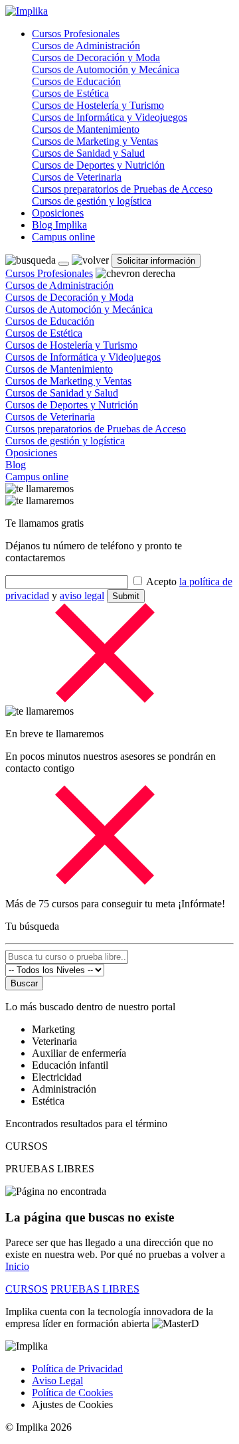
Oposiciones (58, 213)
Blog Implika (59, 224)
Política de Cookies (72, 1392)
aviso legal (82, 595)
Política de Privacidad (77, 1368)
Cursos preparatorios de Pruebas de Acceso (122, 189)
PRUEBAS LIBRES (94, 1289)
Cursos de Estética (70, 93)
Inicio (17, 1266)
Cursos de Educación (76, 81)
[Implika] (26, 11)
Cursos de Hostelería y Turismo (98, 105)
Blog (15, 464)
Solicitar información (156, 261)
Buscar (24, 983)
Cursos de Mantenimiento (85, 129)
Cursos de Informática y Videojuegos (109, 117)
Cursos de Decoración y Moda (96, 57)
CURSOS (26, 1289)
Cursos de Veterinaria (76, 177)
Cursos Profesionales (76, 33)
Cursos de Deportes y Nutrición (98, 165)
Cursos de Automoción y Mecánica (105, 69)
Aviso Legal (57, 1380)
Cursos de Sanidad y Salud (88, 153)
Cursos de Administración (86, 45)
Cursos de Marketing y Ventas (95, 141)
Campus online (63, 236)
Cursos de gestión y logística (91, 201)
